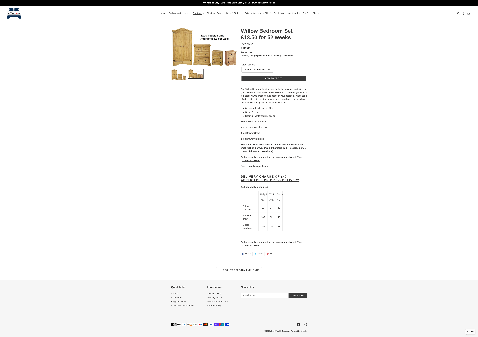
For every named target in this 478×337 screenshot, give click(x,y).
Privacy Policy (214, 293)
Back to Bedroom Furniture (240, 270)
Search (174, 293)
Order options (248, 64)
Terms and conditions (217, 301)
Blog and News (178, 301)
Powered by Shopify (299, 331)
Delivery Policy (214, 297)
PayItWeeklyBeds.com (280, 331)
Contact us (176, 297)
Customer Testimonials (182, 305)
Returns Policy (214, 305)
